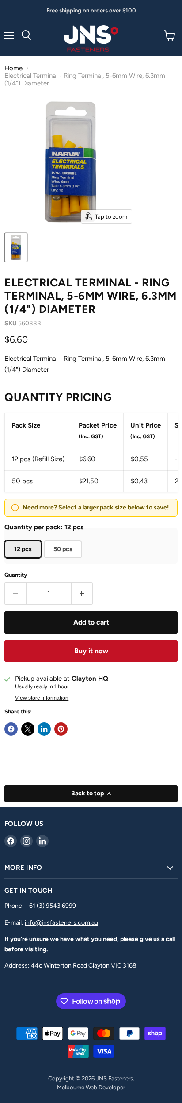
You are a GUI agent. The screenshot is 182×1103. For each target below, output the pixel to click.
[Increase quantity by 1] (82, 593)
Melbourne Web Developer (91, 1087)
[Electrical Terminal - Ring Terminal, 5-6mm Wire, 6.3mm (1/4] (16, 247)
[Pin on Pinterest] (61, 729)
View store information (41, 698)
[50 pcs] (64, 560)
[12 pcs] (24, 560)
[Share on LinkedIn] (44, 729)
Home (13, 68)
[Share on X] (27, 729)
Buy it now (91, 651)
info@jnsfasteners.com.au (61, 922)
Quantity (15, 574)
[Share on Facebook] (11, 729)
